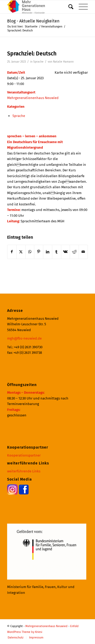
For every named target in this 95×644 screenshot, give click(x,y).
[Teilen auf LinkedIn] (47, 251)
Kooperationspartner (24, 455)
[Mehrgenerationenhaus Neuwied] (39, 6)
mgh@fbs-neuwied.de (24, 338)
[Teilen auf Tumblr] (56, 251)
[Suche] (68, 6)
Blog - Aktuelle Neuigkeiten (33, 20)
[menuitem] (68, 6)
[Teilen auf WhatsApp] (30, 251)
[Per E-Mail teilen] (83, 251)
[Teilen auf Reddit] (74, 251)
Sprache (38, 61)
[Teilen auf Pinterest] (38, 251)
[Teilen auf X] (21, 251)
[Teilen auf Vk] (65, 251)
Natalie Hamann (63, 61)
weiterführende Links (23, 471)
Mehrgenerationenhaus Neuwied (33, 98)
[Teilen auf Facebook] (11, 251)
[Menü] (80, 6)
